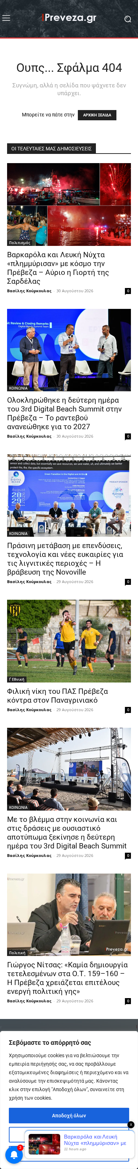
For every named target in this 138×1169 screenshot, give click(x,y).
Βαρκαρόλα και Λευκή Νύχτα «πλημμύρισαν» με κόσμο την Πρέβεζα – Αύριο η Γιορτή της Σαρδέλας (58, 268)
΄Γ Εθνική (16, 679)
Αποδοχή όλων (69, 1115)
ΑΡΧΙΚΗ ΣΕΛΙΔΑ (97, 115)
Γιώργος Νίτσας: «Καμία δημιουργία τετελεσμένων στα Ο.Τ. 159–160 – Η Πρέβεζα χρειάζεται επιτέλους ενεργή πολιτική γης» (67, 978)
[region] (69, 1100)
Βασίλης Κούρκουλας (29, 290)
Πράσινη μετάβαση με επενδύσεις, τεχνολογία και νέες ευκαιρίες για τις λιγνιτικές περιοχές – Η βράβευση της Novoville (65, 558)
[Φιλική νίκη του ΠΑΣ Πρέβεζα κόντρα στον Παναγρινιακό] (69, 641)
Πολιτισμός (19, 242)
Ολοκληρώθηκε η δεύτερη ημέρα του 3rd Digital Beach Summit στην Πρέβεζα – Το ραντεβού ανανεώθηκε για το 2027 (64, 413)
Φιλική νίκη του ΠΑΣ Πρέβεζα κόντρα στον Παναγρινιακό (57, 695)
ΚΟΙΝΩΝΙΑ (18, 388)
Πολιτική (17, 952)
